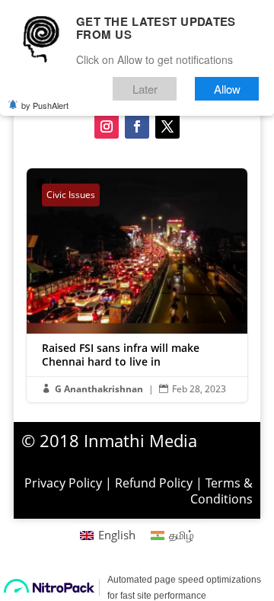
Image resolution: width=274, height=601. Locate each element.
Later (145, 89)
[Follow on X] (167, 126)
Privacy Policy (63, 483)
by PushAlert (44, 105)
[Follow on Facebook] (137, 126)
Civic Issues (70, 194)
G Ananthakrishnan (99, 388)
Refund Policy (154, 483)
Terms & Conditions (221, 491)
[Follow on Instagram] (106, 126)
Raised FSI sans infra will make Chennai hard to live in (137, 285)
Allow (227, 89)
